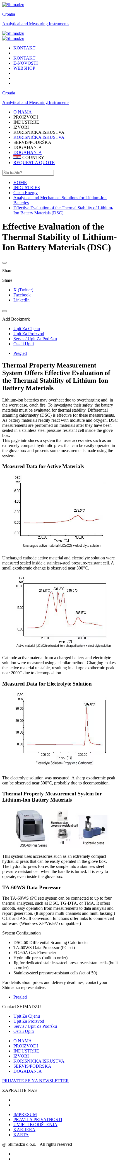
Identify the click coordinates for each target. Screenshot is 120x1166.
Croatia (8, 14)
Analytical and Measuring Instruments (35, 23)
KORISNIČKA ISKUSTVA (38, 137)
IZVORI (21, 1056)
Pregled (20, 353)
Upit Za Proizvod (28, 1021)
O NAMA (22, 1040)
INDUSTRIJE (26, 1051)
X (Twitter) (23, 289)
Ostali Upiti (23, 1031)
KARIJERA (24, 1129)
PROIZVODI (25, 1045)
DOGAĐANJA (27, 152)
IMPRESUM (25, 1114)
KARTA (21, 1134)
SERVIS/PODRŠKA (32, 1066)
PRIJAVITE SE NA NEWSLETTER (35, 1080)
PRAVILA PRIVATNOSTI (37, 1119)
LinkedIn (21, 300)
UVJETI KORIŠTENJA (35, 1124)
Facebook (22, 294)
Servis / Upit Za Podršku (35, 1026)
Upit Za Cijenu (26, 1016)
